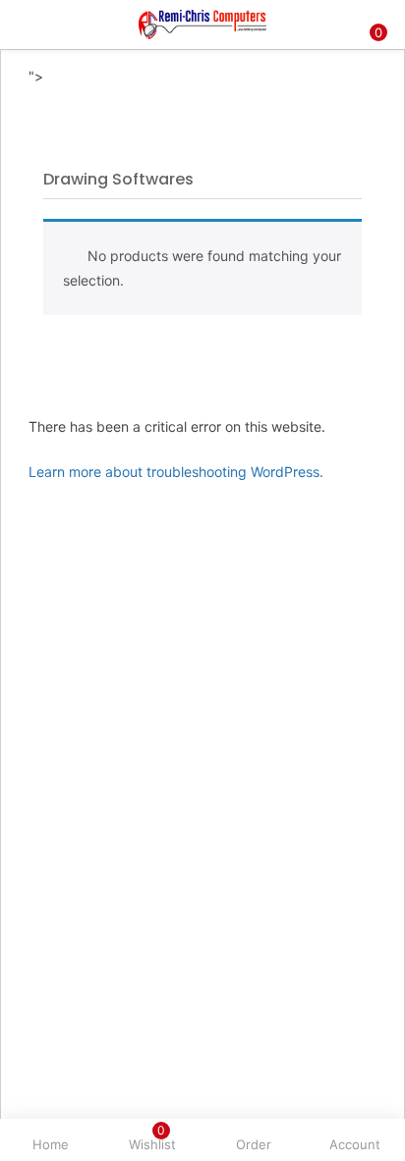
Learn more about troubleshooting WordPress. (176, 471)
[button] (375, 13)
